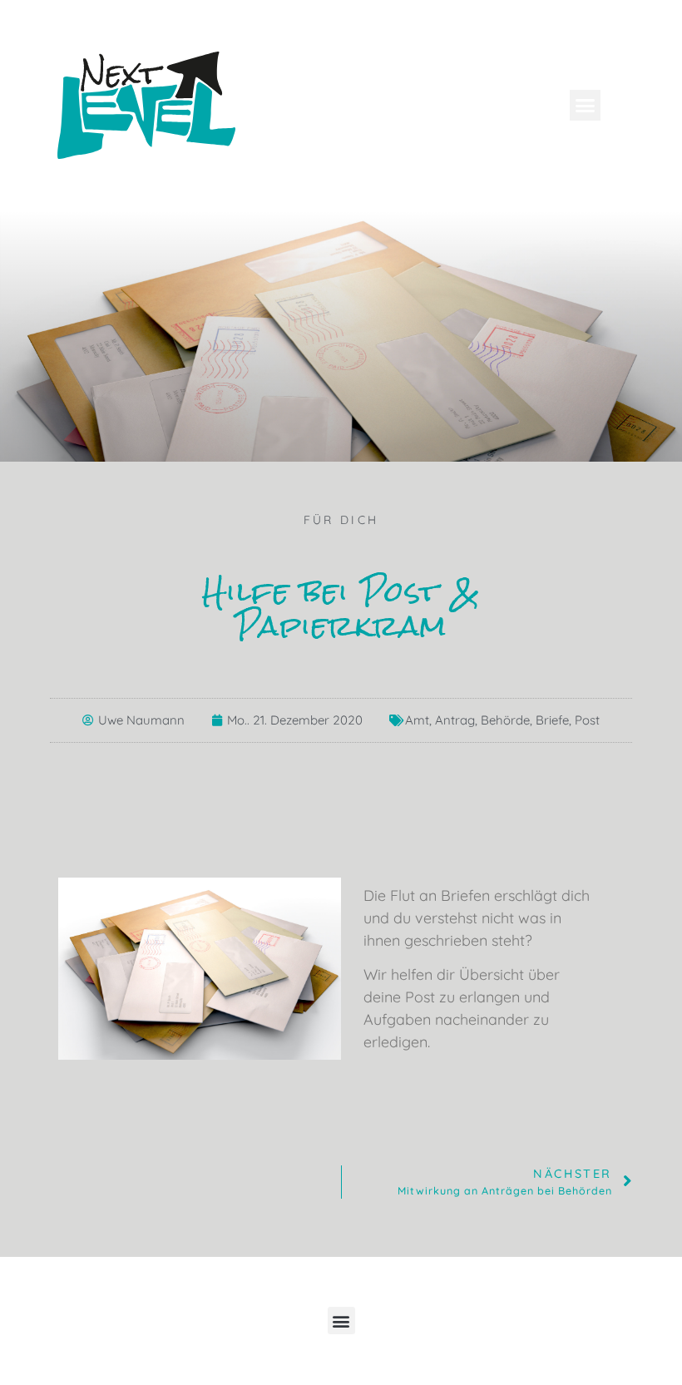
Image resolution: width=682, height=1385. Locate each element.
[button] (585, 105)
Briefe (552, 720)
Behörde (505, 720)
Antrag (455, 720)
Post (587, 720)
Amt (417, 720)
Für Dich (341, 519)
